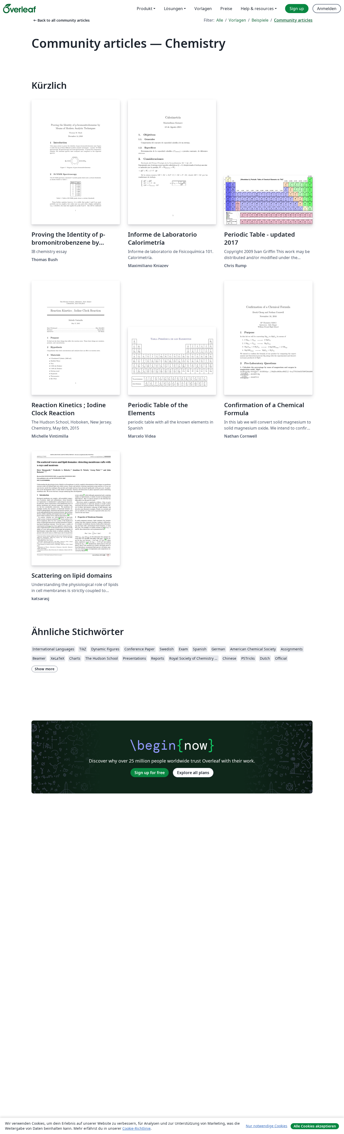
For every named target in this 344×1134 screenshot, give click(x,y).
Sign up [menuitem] (297, 8)
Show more (44, 668)
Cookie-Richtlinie (136, 1128)
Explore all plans (193, 772)
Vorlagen (237, 20)
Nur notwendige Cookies (266, 1125)
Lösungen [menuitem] (173, 8)
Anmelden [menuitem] (326, 8)
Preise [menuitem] (226, 8)
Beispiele (260, 20)
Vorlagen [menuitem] (203, 8)
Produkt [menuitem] (144, 8)
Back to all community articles (61, 20)
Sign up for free (149, 772)
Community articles (293, 20)
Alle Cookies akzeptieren (315, 1126)
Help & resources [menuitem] (257, 8)
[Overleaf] (19, 8)
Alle (219, 20)
